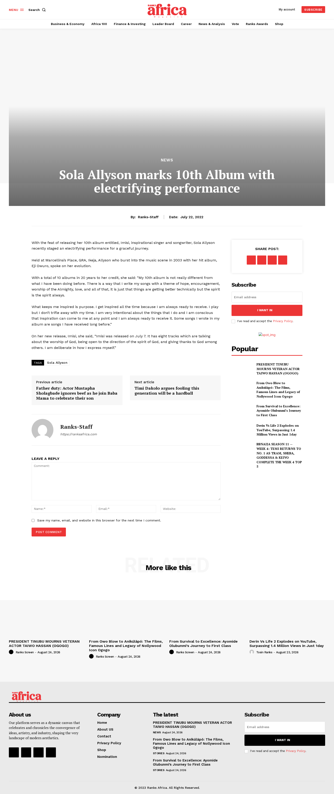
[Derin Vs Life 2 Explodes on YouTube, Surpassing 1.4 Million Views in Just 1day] (242, 430)
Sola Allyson (57, 362)
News (167, 160)
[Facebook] (251, 260)
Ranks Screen (25, 652)
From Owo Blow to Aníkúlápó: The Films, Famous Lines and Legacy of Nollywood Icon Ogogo (278, 389)
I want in (264, 310)
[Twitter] (261, 260)
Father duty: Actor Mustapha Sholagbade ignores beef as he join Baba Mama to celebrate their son (76, 393)
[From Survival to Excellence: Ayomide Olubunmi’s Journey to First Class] (242, 410)
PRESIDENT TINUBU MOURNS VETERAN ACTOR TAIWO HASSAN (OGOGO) (278, 368)
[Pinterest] (272, 260)
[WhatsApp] (282, 260)
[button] (37, 10)
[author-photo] (12, 652)
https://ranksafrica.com (78, 434)
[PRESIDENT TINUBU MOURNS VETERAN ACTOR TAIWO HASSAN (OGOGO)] (242, 368)
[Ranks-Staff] (42, 430)
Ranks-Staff (148, 217)
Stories (159, 753)
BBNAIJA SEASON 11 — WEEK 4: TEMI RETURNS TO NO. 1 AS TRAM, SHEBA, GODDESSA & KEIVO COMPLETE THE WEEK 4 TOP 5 (279, 455)
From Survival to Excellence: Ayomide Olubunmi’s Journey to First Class (279, 410)
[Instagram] (26, 752)
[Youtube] (51, 752)
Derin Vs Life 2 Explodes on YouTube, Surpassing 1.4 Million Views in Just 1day (278, 429)
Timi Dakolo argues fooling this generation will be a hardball (167, 391)
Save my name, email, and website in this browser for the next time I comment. (99, 520)
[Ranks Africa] (167, 9)
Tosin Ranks (264, 652)
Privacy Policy (282, 321)
